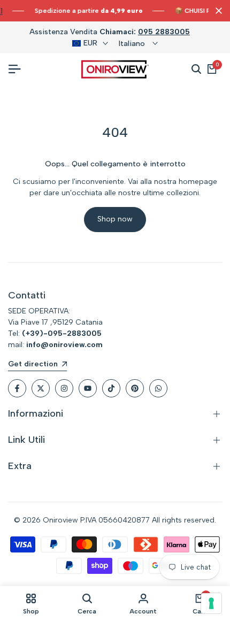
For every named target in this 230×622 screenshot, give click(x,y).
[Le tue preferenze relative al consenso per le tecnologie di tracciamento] (211, 603)
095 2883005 (164, 31)
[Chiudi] (216, 10)
